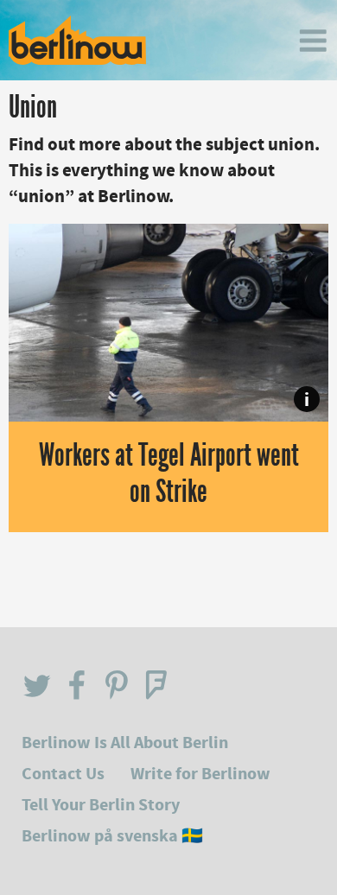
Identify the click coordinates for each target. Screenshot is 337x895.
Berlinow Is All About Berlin (125, 742)
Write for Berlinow (200, 774)
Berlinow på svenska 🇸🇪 (112, 836)
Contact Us (63, 774)
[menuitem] (312, 40)
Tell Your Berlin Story (101, 805)
